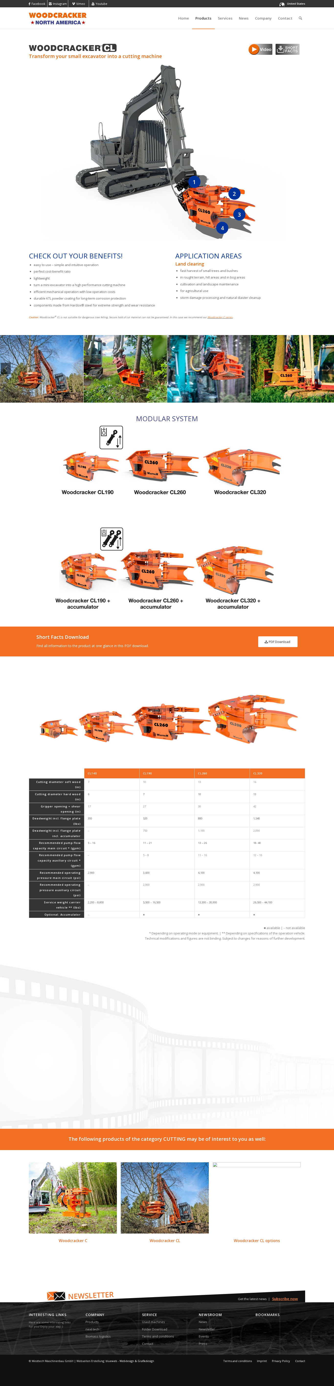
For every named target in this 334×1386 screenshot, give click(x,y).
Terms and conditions (158, 1336)
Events (204, 1336)
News (203, 1322)
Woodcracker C (73, 1240)
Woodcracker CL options (257, 1240)
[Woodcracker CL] (165, 1198)
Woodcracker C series (220, 317)
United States (296, 3)
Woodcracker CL (165, 1240)
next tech (92, 1329)
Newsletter (207, 1329)
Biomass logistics (98, 1336)
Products (92, 1322)
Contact (147, 1343)
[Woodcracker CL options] (257, 1198)
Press (203, 1343)
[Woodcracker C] (73, 1198)
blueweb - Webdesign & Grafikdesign (130, 1361)
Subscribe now (285, 1298)
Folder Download (154, 1329)
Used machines (153, 1322)
